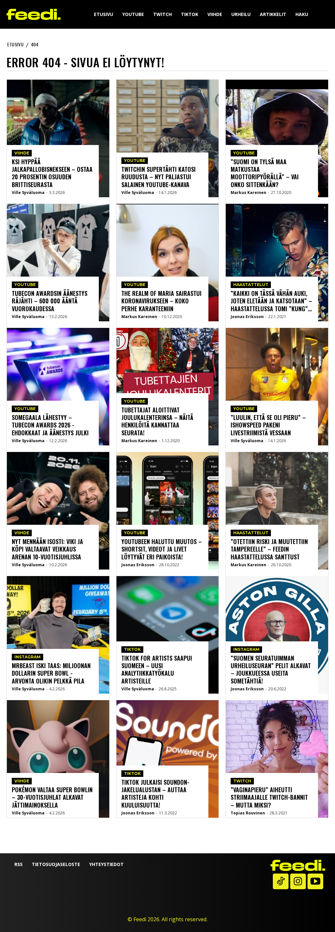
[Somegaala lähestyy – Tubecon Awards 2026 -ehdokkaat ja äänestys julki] (58, 386)
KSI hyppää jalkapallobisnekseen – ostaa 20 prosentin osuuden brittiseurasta (52, 173)
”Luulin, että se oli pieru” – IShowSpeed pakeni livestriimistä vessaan (268, 425)
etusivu (15, 44)
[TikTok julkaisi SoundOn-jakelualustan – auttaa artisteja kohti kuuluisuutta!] (167, 759)
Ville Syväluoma (28, 192)
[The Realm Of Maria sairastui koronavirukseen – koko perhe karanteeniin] (167, 262)
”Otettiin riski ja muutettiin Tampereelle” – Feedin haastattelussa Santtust (269, 549)
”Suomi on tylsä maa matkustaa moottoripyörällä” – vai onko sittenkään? (265, 173)
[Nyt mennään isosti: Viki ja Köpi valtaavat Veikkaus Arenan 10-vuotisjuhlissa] (58, 511)
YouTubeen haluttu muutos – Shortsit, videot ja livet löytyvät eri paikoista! (161, 549)
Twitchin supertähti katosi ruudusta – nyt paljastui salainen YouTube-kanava (158, 177)
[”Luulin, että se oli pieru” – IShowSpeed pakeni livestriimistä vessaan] (277, 386)
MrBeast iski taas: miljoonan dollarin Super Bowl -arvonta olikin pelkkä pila (51, 673)
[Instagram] (298, 881)
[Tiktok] (281, 881)
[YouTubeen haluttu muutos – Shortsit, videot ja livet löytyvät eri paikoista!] (167, 511)
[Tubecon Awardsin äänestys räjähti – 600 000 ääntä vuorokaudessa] (58, 262)
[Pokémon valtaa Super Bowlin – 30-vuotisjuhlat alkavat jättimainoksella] (58, 759)
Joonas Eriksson (137, 565)
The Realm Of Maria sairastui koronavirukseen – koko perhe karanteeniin (161, 301)
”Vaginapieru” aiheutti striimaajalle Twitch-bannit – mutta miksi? (269, 797)
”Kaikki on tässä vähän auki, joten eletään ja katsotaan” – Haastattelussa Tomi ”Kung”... (271, 301)
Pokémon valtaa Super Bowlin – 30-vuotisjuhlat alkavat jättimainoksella (52, 797)
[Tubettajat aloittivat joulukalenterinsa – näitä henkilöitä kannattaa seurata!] (167, 386)
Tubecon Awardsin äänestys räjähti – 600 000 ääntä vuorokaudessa (49, 301)
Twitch (242, 781)
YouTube (25, 284)
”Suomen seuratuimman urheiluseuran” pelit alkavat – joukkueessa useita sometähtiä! (271, 669)
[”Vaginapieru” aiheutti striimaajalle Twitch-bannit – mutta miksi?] (277, 759)
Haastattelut (250, 284)
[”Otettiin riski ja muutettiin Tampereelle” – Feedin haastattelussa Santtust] (277, 511)
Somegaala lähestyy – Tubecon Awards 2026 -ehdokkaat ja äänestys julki (50, 425)
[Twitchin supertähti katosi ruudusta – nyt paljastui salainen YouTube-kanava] (167, 138)
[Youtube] (315, 881)
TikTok (132, 649)
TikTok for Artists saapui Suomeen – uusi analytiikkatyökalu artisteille (156, 669)
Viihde (21, 153)
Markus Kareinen (139, 316)
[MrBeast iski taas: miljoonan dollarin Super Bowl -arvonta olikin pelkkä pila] (58, 635)
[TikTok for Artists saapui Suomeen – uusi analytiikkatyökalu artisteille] (167, 635)
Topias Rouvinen (248, 813)
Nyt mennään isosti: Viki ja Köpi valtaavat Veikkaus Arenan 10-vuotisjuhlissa (47, 549)
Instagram (27, 656)
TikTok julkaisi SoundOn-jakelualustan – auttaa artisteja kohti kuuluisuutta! (155, 793)
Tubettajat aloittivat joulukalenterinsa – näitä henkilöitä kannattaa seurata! (157, 421)
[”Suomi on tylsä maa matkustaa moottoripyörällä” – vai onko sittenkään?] (277, 138)
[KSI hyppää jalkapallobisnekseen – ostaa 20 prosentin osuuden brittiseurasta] (58, 138)
